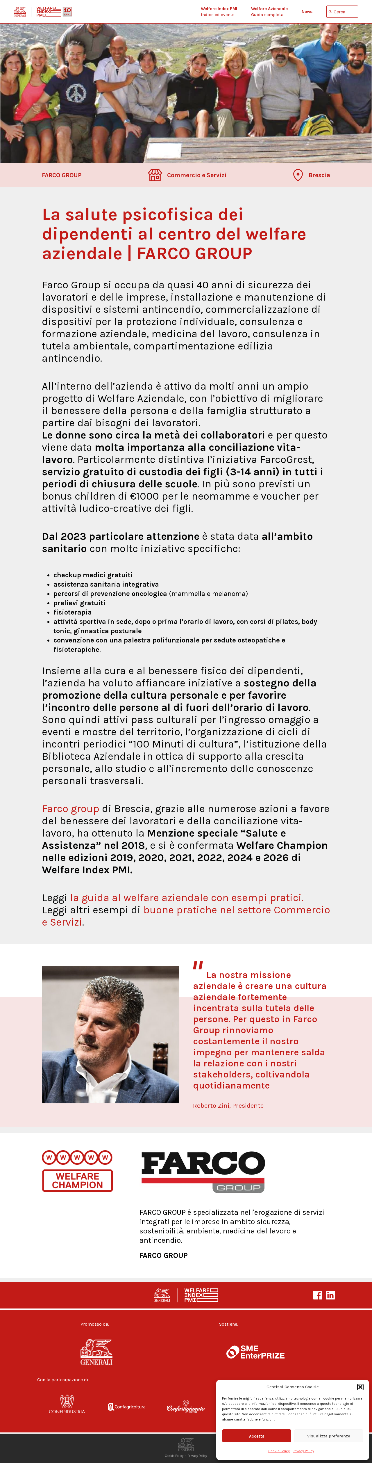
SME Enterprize (255, 1352)
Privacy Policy (303, 1451)
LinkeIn (330, 1295)
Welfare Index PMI (43, 11)
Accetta (256, 1436)
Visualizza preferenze (328, 1436)
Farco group (70, 808)
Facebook (317, 1295)
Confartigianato (186, 1408)
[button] (360, 1387)
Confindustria (67, 1408)
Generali (107, 1352)
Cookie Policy (279, 1451)
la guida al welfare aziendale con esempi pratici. (186, 898)
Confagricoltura (126, 1408)
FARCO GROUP (163, 1255)
